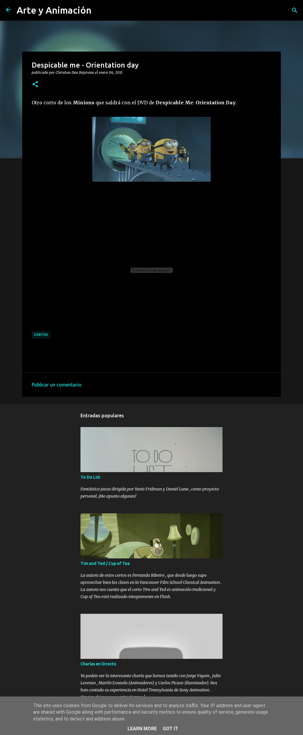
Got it (170, 728)
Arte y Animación (54, 10)
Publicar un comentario (56, 384)
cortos (41, 334)
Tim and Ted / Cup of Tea (105, 563)
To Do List (90, 477)
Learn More (142, 728)
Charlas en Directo (98, 664)
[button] (35, 84)
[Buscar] (294, 10)
